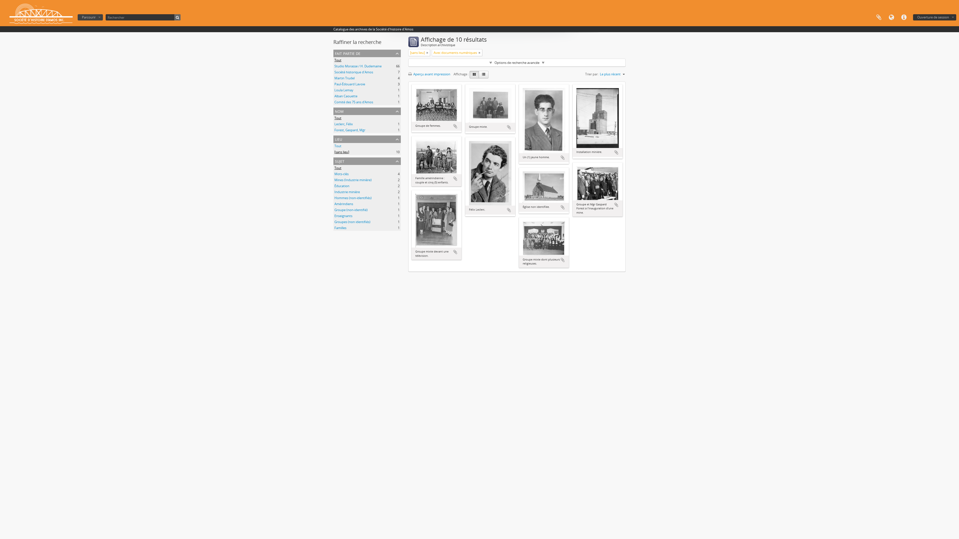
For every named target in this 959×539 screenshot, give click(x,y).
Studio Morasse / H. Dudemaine (358, 66)
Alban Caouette (345, 96)
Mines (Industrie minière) (353, 180)
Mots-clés (341, 174)
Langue (891, 17)
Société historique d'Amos (353, 72)
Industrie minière (347, 192)
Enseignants (343, 216)
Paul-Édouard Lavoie (349, 84)
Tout (337, 60)
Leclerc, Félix (343, 124)
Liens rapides (904, 17)
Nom (339, 111)
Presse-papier (879, 17)
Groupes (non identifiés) (352, 222)
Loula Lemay (343, 90)
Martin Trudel (344, 78)
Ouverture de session (933, 17)
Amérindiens (343, 204)
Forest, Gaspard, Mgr (349, 130)
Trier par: (591, 74)
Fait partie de (347, 53)
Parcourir (89, 17)
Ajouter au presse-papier (455, 126)
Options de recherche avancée (516, 62)
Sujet (339, 160)
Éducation (341, 186)
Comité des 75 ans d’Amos (353, 102)
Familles (340, 228)
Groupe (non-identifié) (351, 210)
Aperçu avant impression (431, 74)
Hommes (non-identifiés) (353, 198)
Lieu (338, 138)
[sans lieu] (341, 152)
